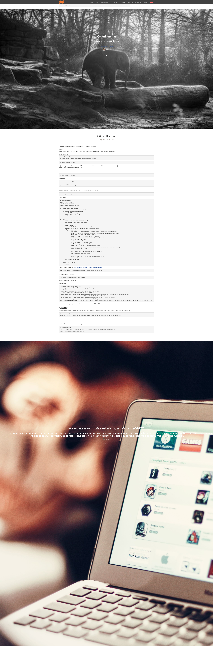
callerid (107, 46)
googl (111, 46)
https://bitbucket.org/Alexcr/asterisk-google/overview (88, 267)
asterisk (103, 46)
